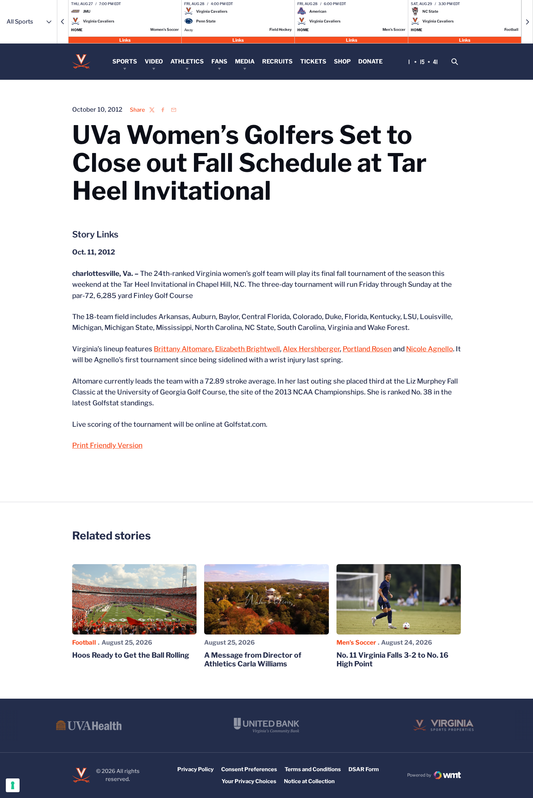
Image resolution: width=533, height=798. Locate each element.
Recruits (277, 61)
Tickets (313, 61)
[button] (63, 22)
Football (84, 642)
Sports (124, 61)
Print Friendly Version (107, 445)
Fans (219, 61)
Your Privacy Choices (249, 781)
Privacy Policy (195, 769)
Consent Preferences (249, 769)
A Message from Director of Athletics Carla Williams (252, 659)
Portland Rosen (367, 349)
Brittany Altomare (183, 349)
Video (154, 61)
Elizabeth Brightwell (247, 349)
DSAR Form (363, 769)
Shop (342, 61)
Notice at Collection (309, 781)
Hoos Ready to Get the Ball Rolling (130, 655)
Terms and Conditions (313, 769)
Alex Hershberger (311, 349)
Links (125, 39)
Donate (370, 61)
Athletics (187, 61)
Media (245, 61)
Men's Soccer (356, 642)
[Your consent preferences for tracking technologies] (13, 785)
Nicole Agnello (429, 349)
